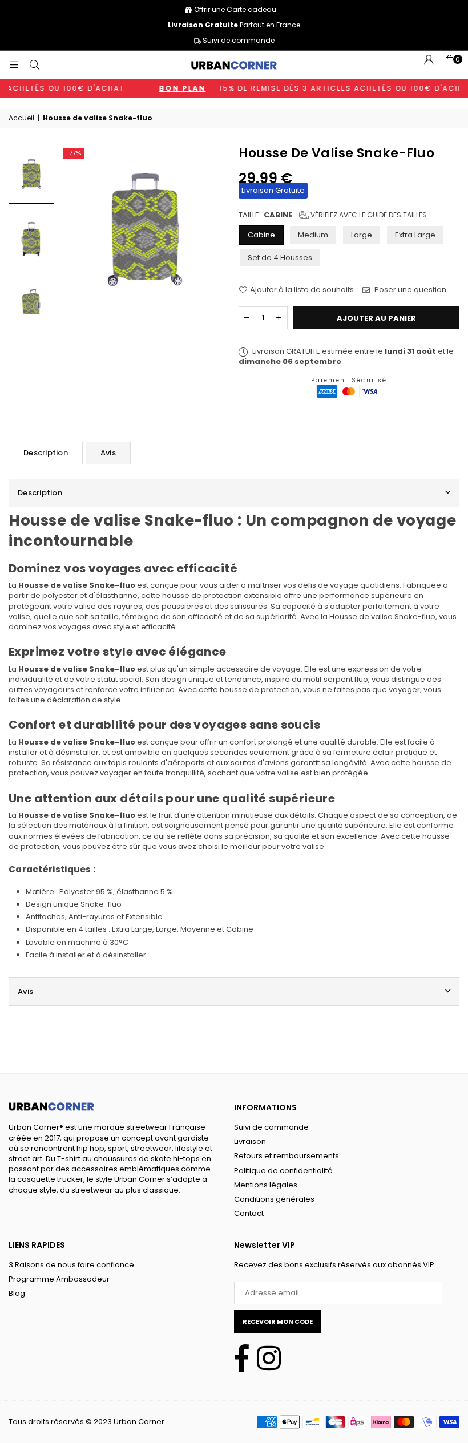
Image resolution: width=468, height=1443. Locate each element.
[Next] (210, 230)
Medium (313, 234)
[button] (449, 65)
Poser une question (409, 290)
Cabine (261, 234)
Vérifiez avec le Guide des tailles (368, 215)
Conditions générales (274, 1199)
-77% (73, 152)
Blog (17, 1293)
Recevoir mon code (278, 1321)
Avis (108, 452)
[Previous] (79, 230)
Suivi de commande (238, 40)
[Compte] (428, 65)
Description (45, 452)
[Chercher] (34, 64)
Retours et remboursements (286, 1155)
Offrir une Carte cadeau (235, 9)
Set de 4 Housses (280, 257)
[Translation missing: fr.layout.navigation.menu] (13, 64)
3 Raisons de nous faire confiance (71, 1264)
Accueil (21, 118)
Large (361, 234)
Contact (249, 1213)
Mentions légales (265, 1184)
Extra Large (415, 234)
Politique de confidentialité (283, 1170)
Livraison (250, 1141)
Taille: (333, 215)
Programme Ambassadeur (59, 1279)
